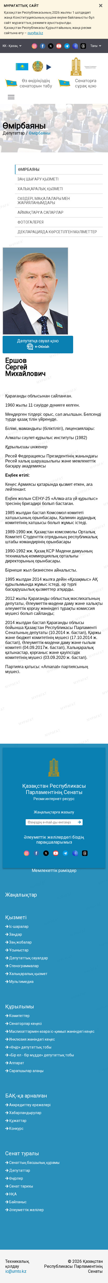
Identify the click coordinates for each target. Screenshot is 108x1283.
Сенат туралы (22, 1153)
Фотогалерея (31, 222)
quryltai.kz (35, 33)
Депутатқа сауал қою (38, 340)
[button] (48, 67)
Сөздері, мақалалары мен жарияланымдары (44, 200)
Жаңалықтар (21, 895)
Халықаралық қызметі (40, 189)
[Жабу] (100, 5)
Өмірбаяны (40, 133)
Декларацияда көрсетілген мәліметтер (57, 232)
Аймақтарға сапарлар (40, 212)
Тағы (94, 46)
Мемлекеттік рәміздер (54, 870)
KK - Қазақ (11, 46)
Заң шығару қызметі (38, 179)
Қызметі (15, 917)
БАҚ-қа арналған (26, 1096)
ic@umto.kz (15, 1271)
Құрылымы (19, 1006)
